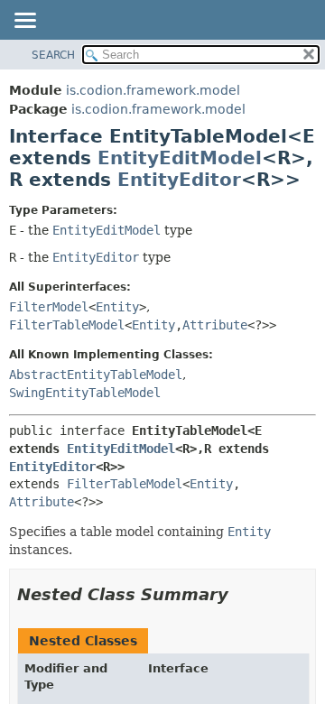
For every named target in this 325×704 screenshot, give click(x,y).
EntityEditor (179, 179)
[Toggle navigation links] (24, 21)
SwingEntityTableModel (85, 392)
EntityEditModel (180, 158)
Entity (117, 307)
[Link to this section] (241, 594)
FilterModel (48, 307)
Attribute (214, 325)
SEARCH (53, 55)
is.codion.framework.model (153, 90)
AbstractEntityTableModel (95, 374)
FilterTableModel (67, 325)
